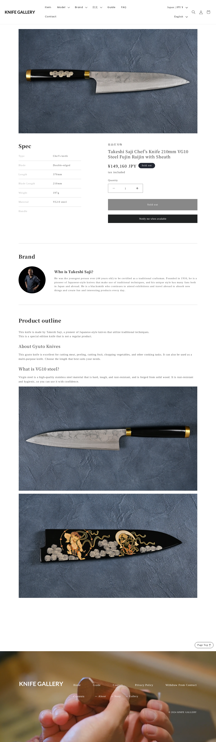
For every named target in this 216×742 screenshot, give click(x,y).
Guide (97, 685)
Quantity (113, 180)
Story (117, 696)
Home (77, 685)
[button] (63, 7)
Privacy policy (144, 685)
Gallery (133, 696)
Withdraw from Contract (181, 685)
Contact (118, 685)
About (102, 696)
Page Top (202, 645)
